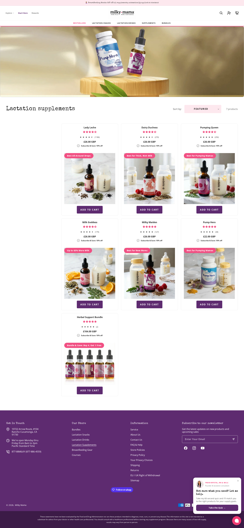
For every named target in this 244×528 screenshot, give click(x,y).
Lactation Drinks (126, 23)
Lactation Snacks (101, 23)
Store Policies (137, 449)
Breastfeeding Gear (82, 449)
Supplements (149, 23)
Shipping (135, 465)
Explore (9, 13)
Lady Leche (90, 127)
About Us (135, 434)
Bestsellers (79, 23)
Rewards (35, 13)
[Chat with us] (236, 520)
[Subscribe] (233, 439)
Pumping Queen (209, 127)
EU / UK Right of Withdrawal (145, 475)
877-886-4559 (33, 451)
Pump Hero (209, 222)
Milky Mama (20, 505)
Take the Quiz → (217, 507)
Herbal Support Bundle (90, 317)
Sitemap (134, 480)
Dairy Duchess (149, 127)
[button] (221, 13)
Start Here (23, 13)
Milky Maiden (149, 222)
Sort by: (177, 109)
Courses (76, 455)
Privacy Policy (137, 455)
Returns (134, 470)
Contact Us (136, 439)
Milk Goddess (89, 222)
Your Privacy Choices (141, 460)
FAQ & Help (136, 444)
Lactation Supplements (84, 444)
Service (134, 429)
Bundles (166, 23)
